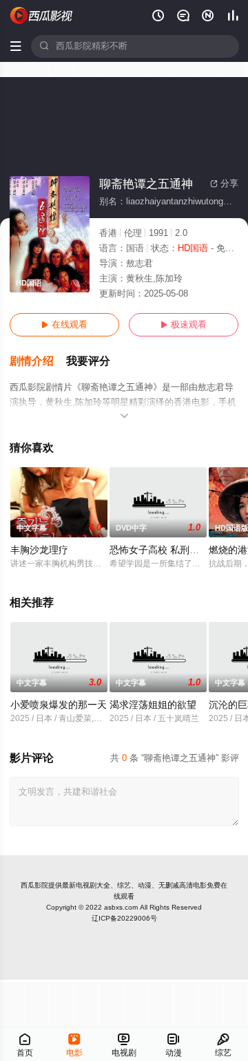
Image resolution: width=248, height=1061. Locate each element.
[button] (38, 361)
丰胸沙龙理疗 (39, 550)
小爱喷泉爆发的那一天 (58, 705)
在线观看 (64, 325)
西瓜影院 (34, 885)
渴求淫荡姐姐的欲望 (153, 705)
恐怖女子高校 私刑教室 (159, 550)
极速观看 (184, 325)
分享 (224, 184)
